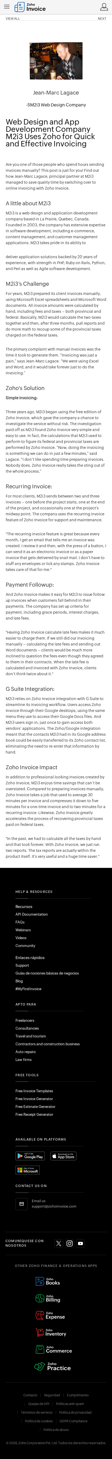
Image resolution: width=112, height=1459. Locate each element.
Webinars (23, 930)
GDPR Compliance (74, 1421)
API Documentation (31, 914)
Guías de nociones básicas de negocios (47, 973)
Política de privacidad (75, 1412)
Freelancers (24, 1020)
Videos (20, 938)
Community (25, 946)
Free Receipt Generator (34, 1114)
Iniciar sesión (104, 7)
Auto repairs (25, 1052)
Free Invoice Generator (34, 1099)
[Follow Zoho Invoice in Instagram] (69, 1243)
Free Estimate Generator (35, 1107)
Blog (19, 981)
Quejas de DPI (38, 1404)
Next (102, 18)
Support (22, 965)
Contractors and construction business (47, 1044)
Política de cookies (39, 1421)
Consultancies (27, 1028)
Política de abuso (56, 1429)
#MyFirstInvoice (28, 989)
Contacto (30, 1395)
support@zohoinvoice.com (54, 1206)
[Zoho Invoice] (30, 7)
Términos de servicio (36, 1412)
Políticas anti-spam (70, 1404)
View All (13, 18)
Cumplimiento (78, 1395)
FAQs (19, 922)
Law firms (23, 1060)
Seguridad (52, 1395)
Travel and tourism (30, 1036)
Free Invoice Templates (34, 1091)
